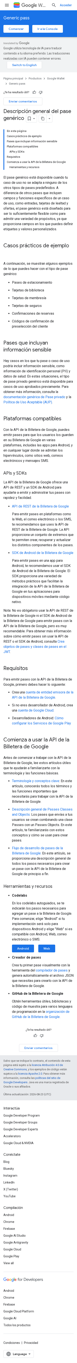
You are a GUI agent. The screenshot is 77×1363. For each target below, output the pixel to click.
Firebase (9, 1228)
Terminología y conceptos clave (35, 781)
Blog (6, 1161)
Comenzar (16, 29)
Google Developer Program (21, 1115)
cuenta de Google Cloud (35, 710)
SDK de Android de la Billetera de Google (42, 553)
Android (23, 948)
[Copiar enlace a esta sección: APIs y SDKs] (31, 473)
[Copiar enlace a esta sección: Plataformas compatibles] (65, 419)
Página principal (13, 78)
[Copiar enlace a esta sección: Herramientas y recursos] (56, 886)
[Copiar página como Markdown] (43, 118)
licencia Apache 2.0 (30, 1073)
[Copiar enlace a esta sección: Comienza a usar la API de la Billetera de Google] (53, 747)
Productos (35, 78)
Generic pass (16, 18)
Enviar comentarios (23, 101)
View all (8, 1263)
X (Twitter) (10, 1189)
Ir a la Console (47, 29)
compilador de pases (52, 970)
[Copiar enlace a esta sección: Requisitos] (32, 668)
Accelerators (12, 1136)
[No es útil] (40, 92)
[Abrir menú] (7, 5)
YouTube (9, 1196)
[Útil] (34, 92)
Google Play (11, 1256)
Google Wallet (56, 78)
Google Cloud (12, 1249)
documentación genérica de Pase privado (34, 397)
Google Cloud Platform (18, 1311)
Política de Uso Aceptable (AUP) (27, 402)
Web (46, 948)
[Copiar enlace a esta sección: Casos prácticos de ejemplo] (7, 252)
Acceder (66, 5)
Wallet (43, 5)
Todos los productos (17, 1325)
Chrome (8, 1222)
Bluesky (8, 1168)
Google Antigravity (15, 1242)
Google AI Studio (14, 1235)
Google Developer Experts (20, 1129)
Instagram (10, 1175)
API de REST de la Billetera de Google (40, 506)
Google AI (9, 1318)
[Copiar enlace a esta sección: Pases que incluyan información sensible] (55, 350)
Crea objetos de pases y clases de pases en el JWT (34, 646)
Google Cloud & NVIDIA (18, 1143)
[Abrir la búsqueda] (53, 5)
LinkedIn (9, 1182)
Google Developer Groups (20, 1122)
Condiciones (11, 1342)
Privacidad (31, 1342)
